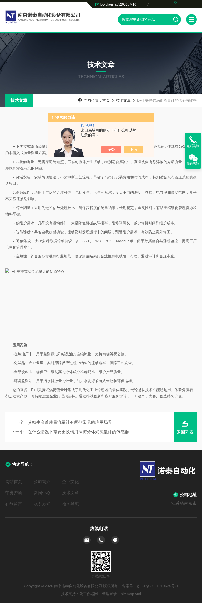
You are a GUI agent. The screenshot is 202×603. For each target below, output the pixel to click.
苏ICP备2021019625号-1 (157, 586)
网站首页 (13, 481)
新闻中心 (42, 492)
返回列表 (185, 432)
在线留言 (13, 504)
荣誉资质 (13, 492)
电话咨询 (193, 146)
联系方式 (42, 504)
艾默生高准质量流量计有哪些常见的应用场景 (70, 422)
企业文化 (70, 481)
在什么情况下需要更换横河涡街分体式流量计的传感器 (78, 432)
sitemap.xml (131, 594)
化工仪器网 (88, 594)
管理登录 (109, 594)
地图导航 (70, 504)
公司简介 (42, 481)
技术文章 (19, 100)
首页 (106, 100)
